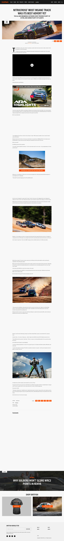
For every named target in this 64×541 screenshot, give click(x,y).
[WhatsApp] (42, 401)
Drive (38, 529)
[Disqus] (32, 452)
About (59, 2)
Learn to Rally (31, 2)
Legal (38, 535)
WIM (18, 2)
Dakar (15, 2)
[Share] (36, 401)
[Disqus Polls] (32, 426)
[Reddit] (47, 401)
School (55, 2)
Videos (25, 2)
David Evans (30, 43)
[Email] (50, 401)
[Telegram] (45, 401)
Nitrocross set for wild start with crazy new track (32, 170)
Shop (52, 2)
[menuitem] (11, 2)
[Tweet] (39, 401)
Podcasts (21, 2)
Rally (11, 2)
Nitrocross (16, 402)
